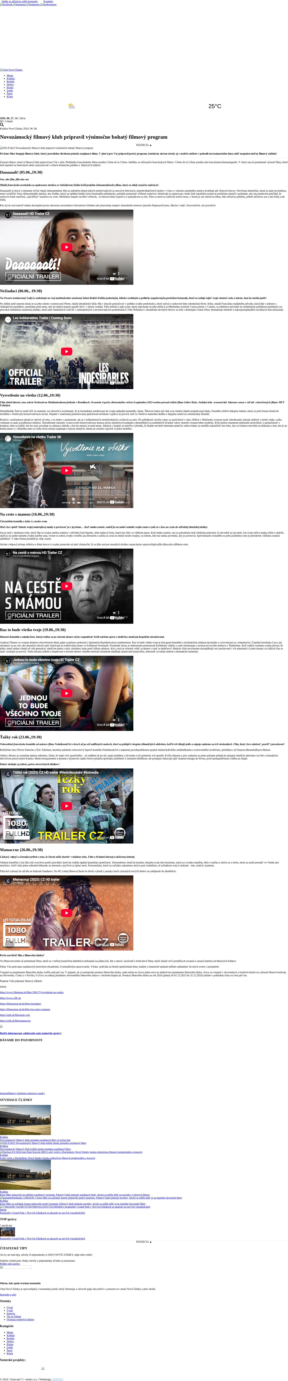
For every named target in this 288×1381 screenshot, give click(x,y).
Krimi (10, 96)
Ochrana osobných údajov (20, 1319)
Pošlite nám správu (10, 1263)
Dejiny (10, 84)
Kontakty (48, 1)
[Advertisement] (144, 31)
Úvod (10, 1307)
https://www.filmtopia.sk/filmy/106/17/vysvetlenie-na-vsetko (32, 992)
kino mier (27, 1093)
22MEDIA (57, 1379)
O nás (10, 1310)
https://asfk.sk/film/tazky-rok (15, 1015)
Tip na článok (14, 1316)
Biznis (10, 87)
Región (10, 81)
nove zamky (38, 1093)
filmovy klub (15, 1093)
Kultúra (11, 78)
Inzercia (11, 1313)
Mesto (10, 75)
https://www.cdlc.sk (10, 998)
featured (4, 1093)
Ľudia (10, 90)
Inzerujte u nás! (8, 1294)
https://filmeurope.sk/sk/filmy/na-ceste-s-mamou (25, 1009)
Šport (9, 93)
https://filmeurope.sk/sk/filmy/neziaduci (20, 1003)
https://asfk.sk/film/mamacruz (15, 1020)
